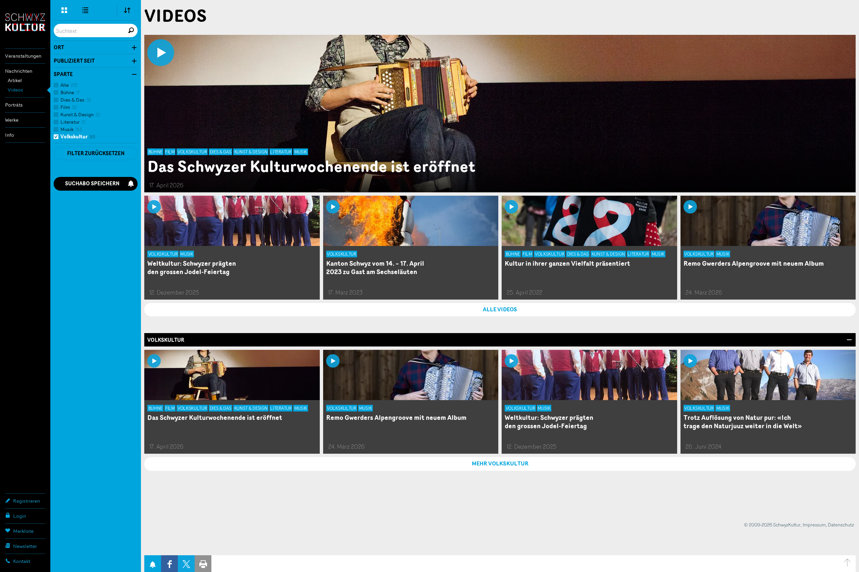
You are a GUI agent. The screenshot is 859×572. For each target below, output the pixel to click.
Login (19, 515)
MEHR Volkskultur (500, 463)
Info (9, 134)
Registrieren (26, 500)
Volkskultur (165, 340)
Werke (11, 119)
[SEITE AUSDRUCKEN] (203, 563)
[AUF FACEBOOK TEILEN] (169, 563)
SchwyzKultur (25, 22)
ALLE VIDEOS (500, 309)
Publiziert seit (74, 61)
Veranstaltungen (23, 55)
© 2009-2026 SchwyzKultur (772, 524)
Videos (15, 89)
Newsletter (25, 546)
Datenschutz (841, 524)
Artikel (15, 80)
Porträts (14, 104)
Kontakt (21, 561)
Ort (59, 47)
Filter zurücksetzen (95, 153)
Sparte (63, 74)
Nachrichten (18, 70)
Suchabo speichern (92, 183)
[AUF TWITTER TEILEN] (186, 563)
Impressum (814, 524)
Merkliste (23, 530)
